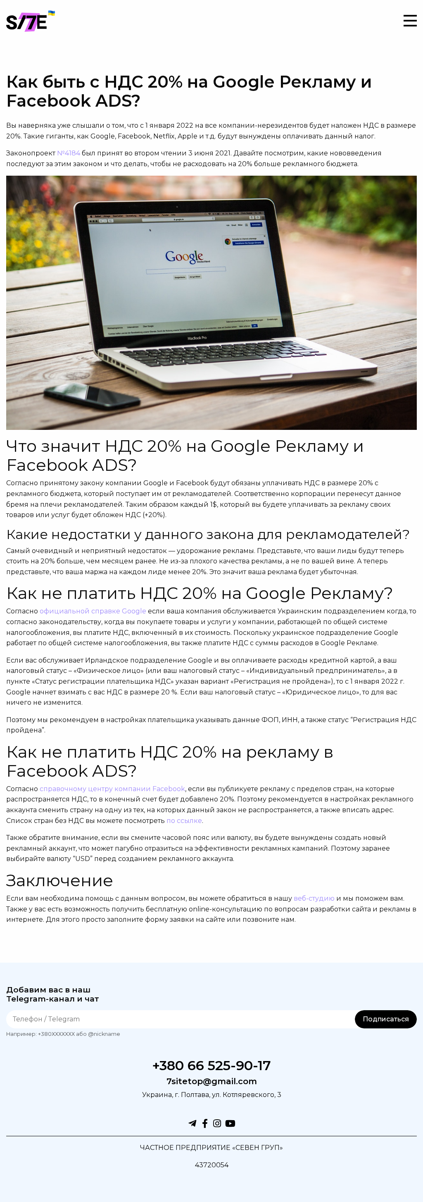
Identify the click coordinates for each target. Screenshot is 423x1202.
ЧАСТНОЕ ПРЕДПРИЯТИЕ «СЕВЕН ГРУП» (211, 1148)
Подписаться (386, 1019)
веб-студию (314, 898)
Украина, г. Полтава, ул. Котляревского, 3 (211, 1095)
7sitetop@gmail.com (211, 1081)
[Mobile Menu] (410, 20)
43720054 (211, 1165)
